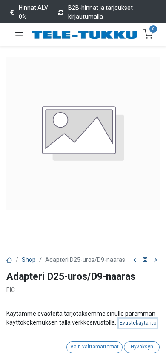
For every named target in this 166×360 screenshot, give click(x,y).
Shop (29, 259)
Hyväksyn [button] (142, 347)
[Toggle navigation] (19, 35)
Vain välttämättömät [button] (94, 347)
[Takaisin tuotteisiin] (145, 259)
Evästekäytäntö (138, 323)
